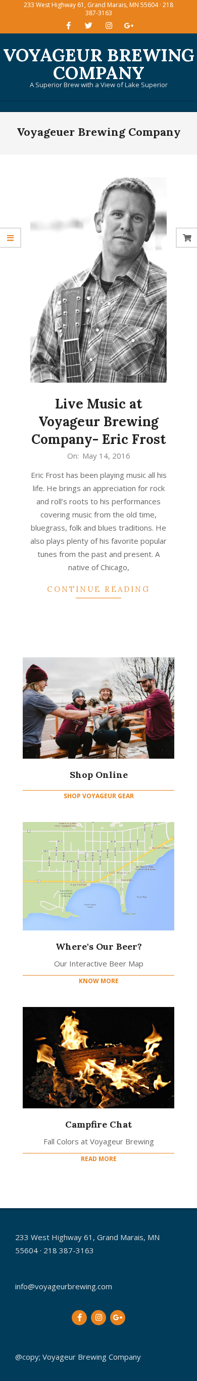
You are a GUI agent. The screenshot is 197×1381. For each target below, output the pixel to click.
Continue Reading (98, 589)
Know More (99, 981)
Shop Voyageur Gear (99, 796)
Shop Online (99, 774)
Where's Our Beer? (99, 946)
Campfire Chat (98, 1124)
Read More (99, 1158)
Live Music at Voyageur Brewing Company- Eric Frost (98, 421)
